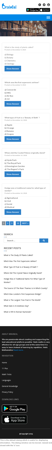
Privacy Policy (7, 392)
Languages (6, 380)
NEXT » (25, 223)
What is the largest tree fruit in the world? (22, 300)
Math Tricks (6, 374)
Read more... (18, 350)
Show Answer (12, 68)
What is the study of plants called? (18, 255)
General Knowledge (10, 386)
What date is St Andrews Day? (16, 306)
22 (18, 223)
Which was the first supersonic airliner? (20, 261)
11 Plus (5, 368)
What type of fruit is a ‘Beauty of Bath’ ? (21, 267)
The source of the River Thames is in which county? (25, 288)
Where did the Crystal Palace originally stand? (23, 273)
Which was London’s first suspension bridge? (22, 294)
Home (5, 28)
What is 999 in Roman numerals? (17, 312)
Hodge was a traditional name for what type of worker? (24, 280)
